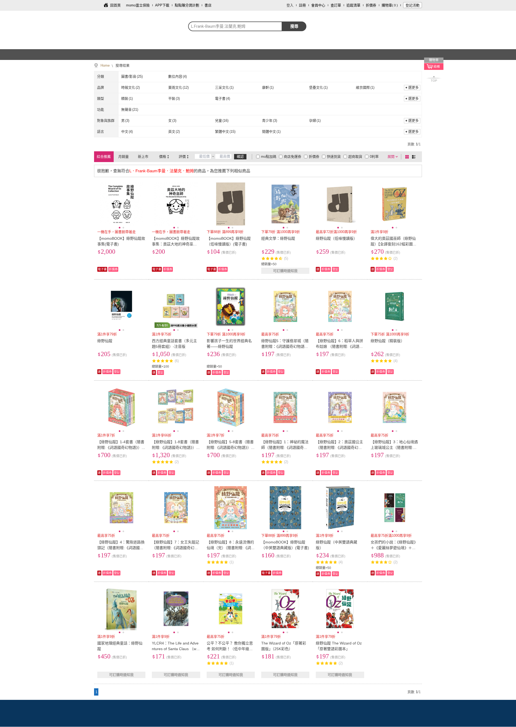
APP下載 (162, 5)
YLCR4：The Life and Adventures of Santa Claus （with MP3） (175, 649)
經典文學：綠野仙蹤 (278, 238)
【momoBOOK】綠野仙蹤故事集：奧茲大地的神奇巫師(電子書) (176, 244)
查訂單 (336, 5)
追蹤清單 (353, 5)
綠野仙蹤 (104, 341)
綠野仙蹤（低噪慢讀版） (336, 238)
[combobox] (235, 26)
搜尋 (294, 26)
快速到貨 (334, 157)
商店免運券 (292, 157)
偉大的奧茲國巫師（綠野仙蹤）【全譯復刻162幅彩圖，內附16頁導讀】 (394, 244)
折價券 (371, 5)
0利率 (374, 157)
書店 (208, 5)
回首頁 (115, 5)
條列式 (414, 156)
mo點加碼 (268, 157)
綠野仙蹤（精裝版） (387, 341)
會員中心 (318, 5)
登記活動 (413, 5)
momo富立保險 (138, 5)
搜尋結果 (122, 65)
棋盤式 (408, 156)
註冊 (302, 5)
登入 (289, 5)
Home (105, 65)
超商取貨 (355, 157)
